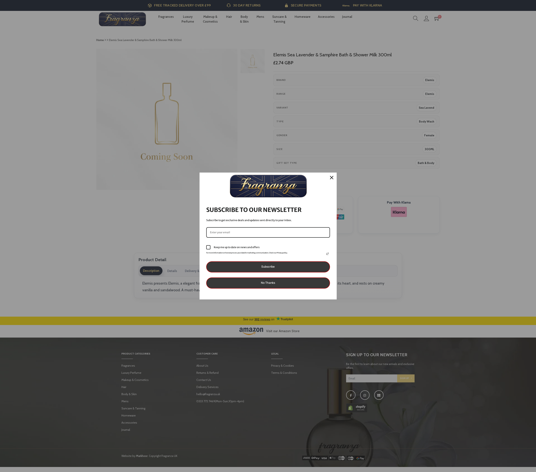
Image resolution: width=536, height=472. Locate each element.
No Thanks (268, 283)
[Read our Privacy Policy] (327, 253)
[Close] (332, 178)
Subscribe (268, 266)
